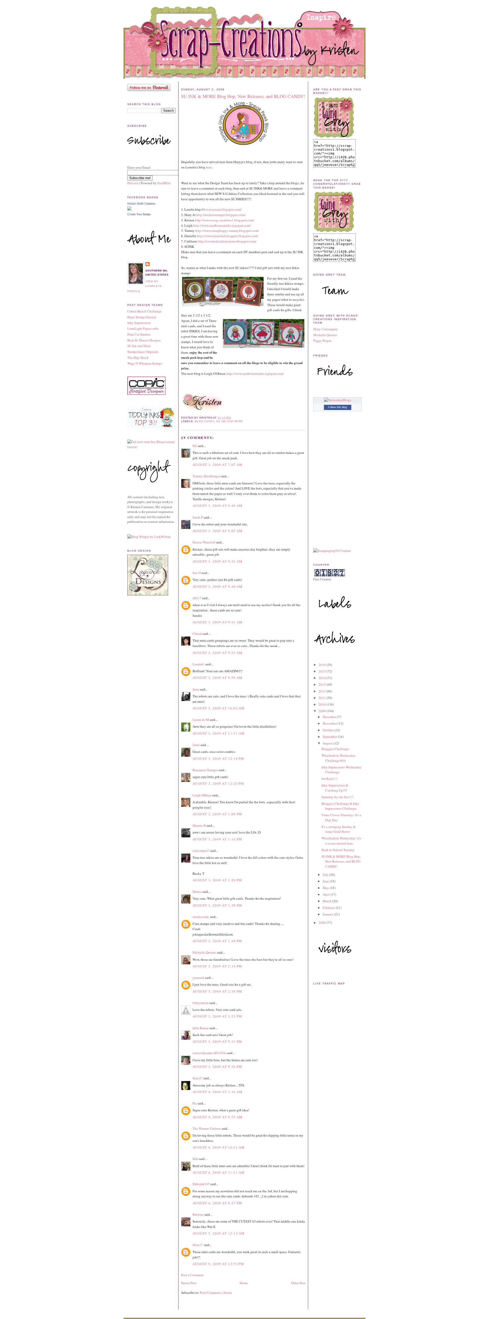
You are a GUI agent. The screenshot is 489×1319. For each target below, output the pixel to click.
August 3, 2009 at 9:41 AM (218, 622)
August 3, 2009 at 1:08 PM (217, 814)
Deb (195, 1158)
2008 (323, 922)
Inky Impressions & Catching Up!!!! (334, 788)
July (326, 874)
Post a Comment (192, 1275)
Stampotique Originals (142, 351)
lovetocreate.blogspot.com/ (222, 209)
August (328, 743)
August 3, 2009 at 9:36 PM (217, 1066)
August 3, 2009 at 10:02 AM (219, 708)
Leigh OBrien (202, 795)
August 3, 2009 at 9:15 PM (217, 1041)
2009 (323, 711)
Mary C (198, 1244)
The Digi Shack (138, 357)
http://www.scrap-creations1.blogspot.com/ (224, 220)
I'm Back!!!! (329, 778)
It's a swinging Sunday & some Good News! (338, 829)
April (327, 894)
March (327, 901)
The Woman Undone (207, 1128)
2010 (323, 704)
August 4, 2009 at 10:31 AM (219, 1147)
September (330, 736)
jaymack (198, 977)
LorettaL (199, 664)
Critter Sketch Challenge (144, 311)
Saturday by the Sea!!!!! (337, 797)
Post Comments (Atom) (216, 1292)
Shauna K (199, 825)
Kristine (198, 1214)
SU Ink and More (139, 345)
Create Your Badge (139, 214)
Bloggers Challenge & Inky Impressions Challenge (340, 806)
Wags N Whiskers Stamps (144, 363)
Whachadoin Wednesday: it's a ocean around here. (341, 840)
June (326, 881)
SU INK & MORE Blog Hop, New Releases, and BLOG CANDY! (243, 96)
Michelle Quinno (204, 952)
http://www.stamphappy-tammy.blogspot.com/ (227, 230)
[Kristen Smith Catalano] (129, 209)
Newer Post (188, 1283)
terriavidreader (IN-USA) (209, 1053)
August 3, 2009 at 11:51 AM (219, 733)
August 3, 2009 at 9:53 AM (218, 652)
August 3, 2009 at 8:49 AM (218, 505)
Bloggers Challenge (335, 749)
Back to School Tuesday (338, 850)
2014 (323, 678)
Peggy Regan (322, 340)
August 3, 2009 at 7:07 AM (218, 464)
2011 (323, 697)
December (330, 716)
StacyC (197, 1078)
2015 (323, 671)
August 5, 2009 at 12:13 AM (219, 1233)
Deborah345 (201, 1184)
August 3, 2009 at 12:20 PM (218, 783)
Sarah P (198, 517)
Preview (132, 183)
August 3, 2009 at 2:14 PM (217, 966)
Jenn (196, 689)
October (328, 730)
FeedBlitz (164, 183)
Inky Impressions (139, 322)
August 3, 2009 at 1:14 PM (217, 839)
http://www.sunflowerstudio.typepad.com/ (222, 225)
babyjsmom (201, 1002)
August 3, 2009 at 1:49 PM (217, 941)
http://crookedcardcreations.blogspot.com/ (227, 241)
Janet (196, 744)
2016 (323, 664)
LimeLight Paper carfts (143, 328)
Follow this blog (337, 407)
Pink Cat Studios (139, 334)
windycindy (201, 916)
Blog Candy (204, 421)
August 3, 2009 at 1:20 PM (217, 880)
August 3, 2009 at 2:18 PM (217, 991)
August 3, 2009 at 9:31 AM (218, 561)
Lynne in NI (201, 719)
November (330, 723)
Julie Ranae (201, 1028)
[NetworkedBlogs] (337, 400)
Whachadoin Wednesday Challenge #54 (338, 758)
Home (244, 1283)
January (328, 914)
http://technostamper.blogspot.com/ (221, 214)
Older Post (298, 1283)
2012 (323, 691)
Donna (197, 891)
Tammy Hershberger (206, 476)
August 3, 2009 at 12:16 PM (218, 758)
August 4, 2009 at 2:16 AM (218, 1091)
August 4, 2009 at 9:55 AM (218, 1117)
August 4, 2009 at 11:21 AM (219, 1172)
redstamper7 (201, 850)
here (209, 167)
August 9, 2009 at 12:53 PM (218, 1263)
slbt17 (197, 598)
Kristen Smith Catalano (141, 203)
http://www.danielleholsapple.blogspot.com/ (227, 236)
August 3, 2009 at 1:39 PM (217, 905)
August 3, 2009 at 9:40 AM (218, 586)
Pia (195, 1103)
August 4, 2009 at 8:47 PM (217, 1203)
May (326, 887)
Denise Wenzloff (204, 542)
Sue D (197, 572)
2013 (323, 684)
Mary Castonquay (325, 329)
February (329, 907)
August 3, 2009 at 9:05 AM (218, 530)
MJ (195, 445)
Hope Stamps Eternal (141, 317)
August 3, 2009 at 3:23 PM (217, 1016)
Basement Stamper (205, 770)
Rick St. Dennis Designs (143, 340)
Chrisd (197, 633)
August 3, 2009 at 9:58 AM (218, 677)
